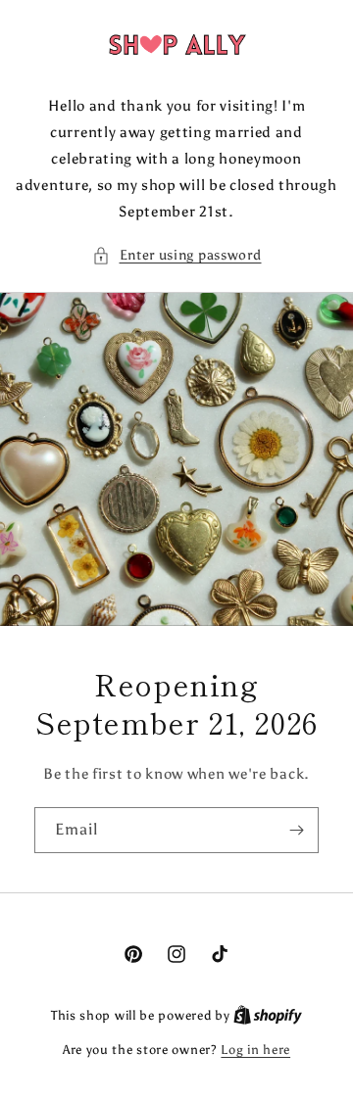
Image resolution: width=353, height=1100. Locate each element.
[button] (177, 255)
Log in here (255, 1049)
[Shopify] (267, 1015)
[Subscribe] (296, 830)
